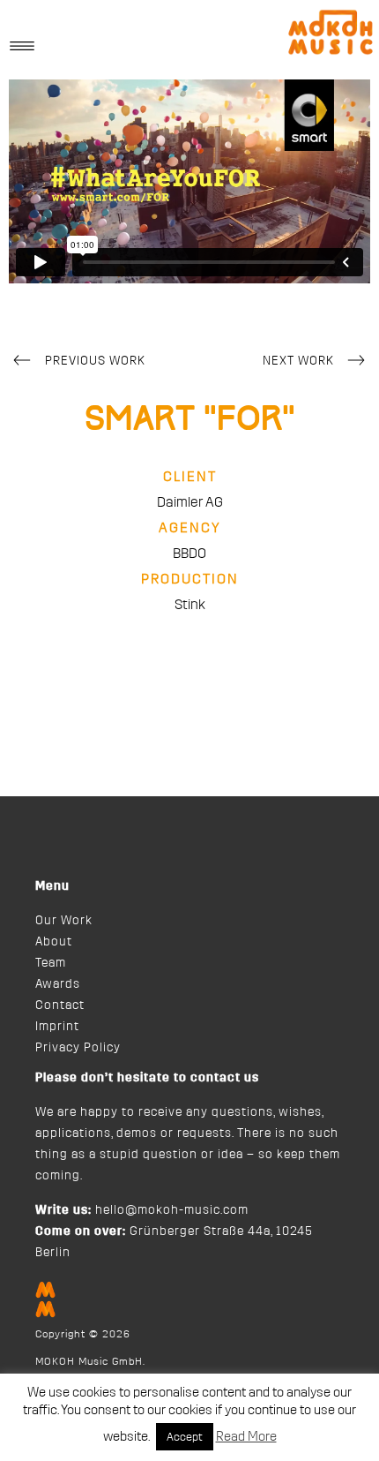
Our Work (64, 921)
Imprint (57, 1026)
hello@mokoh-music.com (172, 1210)
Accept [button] (185, 1436)
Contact (60, 1005)
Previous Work (95, 361)
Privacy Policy (78, 1048)
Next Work (298, 361)
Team (50, 963)
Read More (246, 1436)
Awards (57, 984)
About (53, 942)
